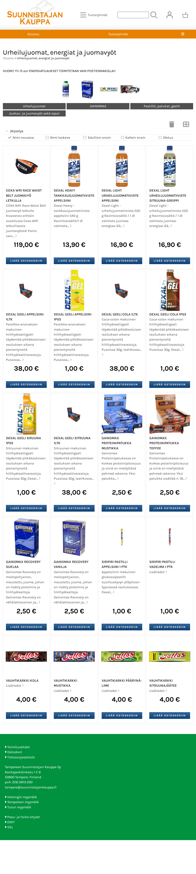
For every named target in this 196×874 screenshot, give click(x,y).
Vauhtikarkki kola (22, 680)
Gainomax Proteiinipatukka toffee (164, 443)
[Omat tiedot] (169, 15)
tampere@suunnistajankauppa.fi (30, 787)
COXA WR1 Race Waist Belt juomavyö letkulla (24, 195)
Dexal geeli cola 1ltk (120, 314)
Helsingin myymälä (22, 797)
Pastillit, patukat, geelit (162, 106)
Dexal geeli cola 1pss (167, 314)
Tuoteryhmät (118, 34)
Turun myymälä (19, 807)
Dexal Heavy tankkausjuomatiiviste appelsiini (74, 195)
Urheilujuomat (34, 106)
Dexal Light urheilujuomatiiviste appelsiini (120, 195)
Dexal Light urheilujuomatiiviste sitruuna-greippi (167, 195)
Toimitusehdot (18, 747)
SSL (10, 827)
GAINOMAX (98, 106)
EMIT (11, 822)
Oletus (168, 137)
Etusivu (33, 34)
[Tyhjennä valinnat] (171, 125)
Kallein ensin (135, 137)
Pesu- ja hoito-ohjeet (23, 817)
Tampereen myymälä (23, 802)
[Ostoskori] (185, 15)
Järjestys (16, 131)
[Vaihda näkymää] (186, 125)
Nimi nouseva (23, 137)
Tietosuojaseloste (21, 757)
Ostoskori (14, 752)
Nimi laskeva (60, 137)
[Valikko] (182, 34)
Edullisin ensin (99, 137)
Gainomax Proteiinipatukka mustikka (116, 443)
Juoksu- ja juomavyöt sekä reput (34, 113)
